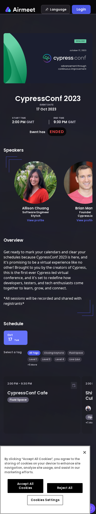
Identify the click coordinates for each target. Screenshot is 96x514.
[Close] (85, 452)
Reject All (65, 488)
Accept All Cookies (25, 486)
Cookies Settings (45, 500)
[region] (45, 480)
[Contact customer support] (90, 508)
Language (58, 9)
